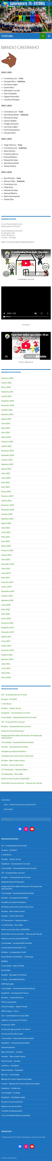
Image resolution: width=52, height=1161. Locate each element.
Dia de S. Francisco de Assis (12, 1102)
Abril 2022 (5, 541)
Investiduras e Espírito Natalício (13, 751)
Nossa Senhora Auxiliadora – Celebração (17, 957)
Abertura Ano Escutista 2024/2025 (15, 938)
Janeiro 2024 (6, 446)
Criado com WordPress (9, 1158)
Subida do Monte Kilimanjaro (12, 731)
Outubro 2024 (6, 410)
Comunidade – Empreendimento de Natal (17, 742)
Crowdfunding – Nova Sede (12, 774)
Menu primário (49, 36)
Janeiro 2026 (6, 383)
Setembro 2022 (7, 519)
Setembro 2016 (7, 659)
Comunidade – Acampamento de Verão (16, 943)
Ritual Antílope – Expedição (12, 1070)
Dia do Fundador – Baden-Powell (14, 1006)
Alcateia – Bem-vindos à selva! (13, 760)
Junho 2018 (5, 605)
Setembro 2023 (7, 464)
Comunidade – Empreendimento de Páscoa (18, 988)
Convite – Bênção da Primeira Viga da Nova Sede (20, 1084)
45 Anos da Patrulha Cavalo (12, 1034)
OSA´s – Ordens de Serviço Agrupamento (20, 805)
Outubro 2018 (6, 596)
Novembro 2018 (7, 591)
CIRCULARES (8, 809)
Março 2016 (6, 677)
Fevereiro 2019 (7, 582)
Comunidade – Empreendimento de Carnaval (18, 717)
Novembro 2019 (7, 564)
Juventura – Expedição (10, 1065)
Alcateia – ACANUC (9, 699)
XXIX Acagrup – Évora (10, 1011)
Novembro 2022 (7, 510)
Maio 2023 (5, 482)
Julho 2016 (5, 664)
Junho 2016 (5, 668)
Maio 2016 (5, 673)
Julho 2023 (5, 473)
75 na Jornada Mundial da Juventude (15, 1115)
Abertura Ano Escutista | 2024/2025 (15, 778)
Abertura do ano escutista (11, 1106)
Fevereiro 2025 (7, 392)
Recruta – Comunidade (10, 1074)
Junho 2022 (5, 532)
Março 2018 (6, 618)
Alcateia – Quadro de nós (11, 708)
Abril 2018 (5, 614)
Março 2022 (6, 546)
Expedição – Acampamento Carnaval (15, 713)
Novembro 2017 (7, 632)
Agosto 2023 (6, 469)
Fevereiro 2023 (7, 496)
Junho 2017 (5, 641)
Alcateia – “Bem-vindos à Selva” (13, 1056)
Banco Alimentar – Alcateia (12, 1052)
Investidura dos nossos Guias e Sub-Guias (17, 756)
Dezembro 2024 (7, 401)
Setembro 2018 (7, 600)
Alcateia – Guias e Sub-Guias (12, 765)
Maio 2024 (5, 428)
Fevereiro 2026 (7, 378)
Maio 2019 (5, 578)
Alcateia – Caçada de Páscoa (12, 997)
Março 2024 (6, 437)
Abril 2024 (5, 432)
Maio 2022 (5, 537)
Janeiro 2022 (6, 555)
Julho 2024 (5, 423)
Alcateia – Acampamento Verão (13, 952)
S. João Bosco (6, 704)
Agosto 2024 (6, 419)
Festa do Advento (8, 1047)
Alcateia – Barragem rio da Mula (14, 975)
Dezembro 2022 (7, 505)
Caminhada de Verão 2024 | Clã (13, 947)
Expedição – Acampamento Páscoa (15, 993)
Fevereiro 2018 (7, 623)
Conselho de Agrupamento (11, 1111)
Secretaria (5, 800)
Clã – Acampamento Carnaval (13, 722)
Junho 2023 (5, 478)
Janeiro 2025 (6, 396)
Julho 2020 (5, 559)
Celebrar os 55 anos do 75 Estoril (14, 1020)
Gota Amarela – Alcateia (10, 1061)
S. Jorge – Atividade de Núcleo (13, 979)
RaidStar (4, 961)
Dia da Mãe (5, 970)
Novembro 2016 (7, 650)
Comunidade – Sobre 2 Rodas (12, 966)
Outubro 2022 (6, 514)
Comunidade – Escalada (10, 1093)
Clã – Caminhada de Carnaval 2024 (15, 1016)
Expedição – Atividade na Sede (13, 1097)
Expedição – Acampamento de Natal (15, 1043)
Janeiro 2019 (6, 587)
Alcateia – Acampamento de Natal (14, 747)
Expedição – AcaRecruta (10, 1088)
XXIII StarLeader (7, 984)
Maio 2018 (5, 609)
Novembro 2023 (7, 455)
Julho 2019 (5, 568)
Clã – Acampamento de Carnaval (14, 695)
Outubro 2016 (6, 655)
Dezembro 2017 (7, 627)
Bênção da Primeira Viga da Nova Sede (16, 1079)
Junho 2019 (5, 573)
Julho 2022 (5, 528)
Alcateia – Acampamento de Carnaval (16, 726)
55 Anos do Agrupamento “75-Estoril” (16, 1029)
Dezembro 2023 (7, 451)
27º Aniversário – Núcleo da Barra (14, 769)
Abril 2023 (5, 487)
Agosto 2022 (6, 523)
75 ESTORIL (7, 36)
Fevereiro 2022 (7, 550)
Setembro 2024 (7, 414)
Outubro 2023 (6, 460)
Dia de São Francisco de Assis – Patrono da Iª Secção (21, 783)
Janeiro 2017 (6, 646)
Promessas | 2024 (8, 1025)
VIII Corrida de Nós (8, 1002)
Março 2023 (6, 491)
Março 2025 (6, 387)
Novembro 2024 (7, 405)
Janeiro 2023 (6, 500)
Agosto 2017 (6, 636)
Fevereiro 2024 (7, 441)
